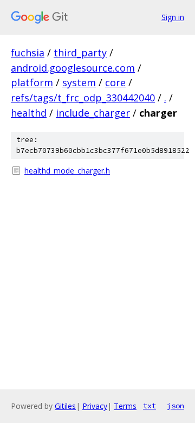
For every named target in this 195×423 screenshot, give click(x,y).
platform (32, 82)
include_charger (93, 112)
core (115, 82)
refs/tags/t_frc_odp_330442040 (83, 97)
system (79, 82)
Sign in (172, 17)
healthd (29, 112)
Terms (125, 406)
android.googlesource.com (73, 67)
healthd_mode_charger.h (67, 170)
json (175, 406)
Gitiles (65, 406)
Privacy (94, 406)
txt (149, 406)
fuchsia (27, 52)
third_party (80, 52)
